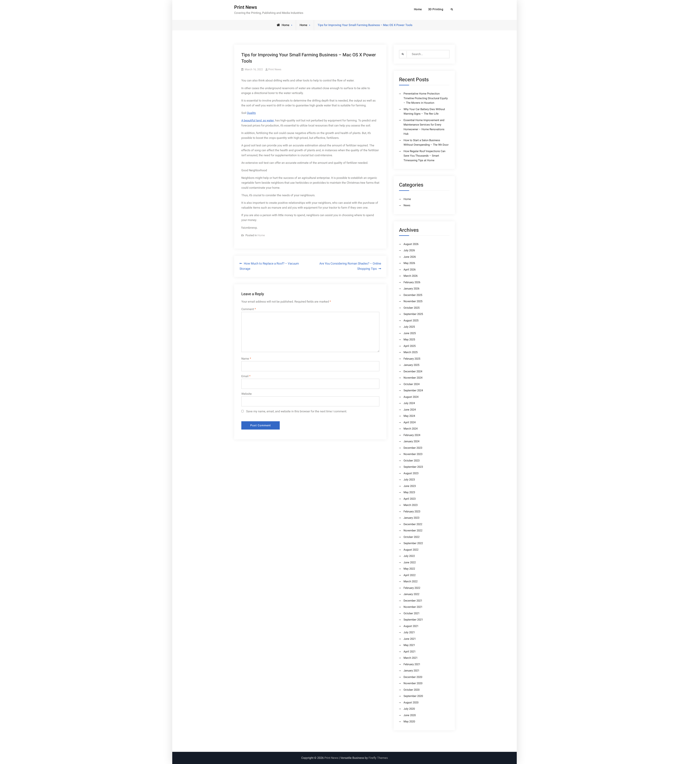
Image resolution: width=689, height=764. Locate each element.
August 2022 (411, 550)
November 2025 (413, 301)
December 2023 (413, 448)
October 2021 (412, 613)
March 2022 (411, 581)
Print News (245, 7)
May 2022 (409, 569)
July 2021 (409, 632)
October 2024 (412, 384)
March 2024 (411, 429)
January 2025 (411, 365)
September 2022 (413, 543)
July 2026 (409, 250)
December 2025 (413, 295)
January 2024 (411, 441)
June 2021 (410, 639)
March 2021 (411, 658)
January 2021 (411, 671)
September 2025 (413, 314)
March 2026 (411, 276)
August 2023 (411, 473)
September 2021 (413, 620)
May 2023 (409, 492)
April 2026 (410, 270)
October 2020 (412, 690)
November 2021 (413, 607)
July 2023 (409, 480)
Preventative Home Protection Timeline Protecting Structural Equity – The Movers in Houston (426, 98)
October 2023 (412, 461)
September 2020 (413, 696)
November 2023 (413, 454)
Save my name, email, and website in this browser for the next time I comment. (296, 411)
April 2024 (410, 422)
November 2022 (413, 530)
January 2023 (411, 518)
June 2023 (410, 486)
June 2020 (410, 715)
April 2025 (410, 346)
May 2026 (409, 263)
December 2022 (413, 524)
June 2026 (410, 257)
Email (245, 376)
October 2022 (412, 537)
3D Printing (435, 9)
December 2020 (413, 677)
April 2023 (410, 499)
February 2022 (412, 588)
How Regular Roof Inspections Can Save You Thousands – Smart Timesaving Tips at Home (424, 155)
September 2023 (413, 467)
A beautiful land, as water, (257, 120)
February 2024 (412, 435)
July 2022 (409, 556)
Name (246, 359)
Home (418, 9)
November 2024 (413, 378)
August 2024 (411, 397)
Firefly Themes (378, 758)
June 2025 (410, 333)
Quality (251, 113)
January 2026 (411, 289)
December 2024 (413, 371)
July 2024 (409, 403)
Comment (248, 309)
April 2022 (410, 575)
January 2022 (411, 594)
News (407, 205)
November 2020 (413, 683)
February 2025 (412, 359)
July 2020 (409, 709)
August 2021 (411, 626)
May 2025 (409, 339)
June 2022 (410, 562)
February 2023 (412, 511)
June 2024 (410, 410)
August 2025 (411, 320)
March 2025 (411, 352)
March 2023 (411, 505)
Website (246, 394)
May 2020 (409, 721)
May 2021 (409, 645)
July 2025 (409, 327)
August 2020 (411, 702)
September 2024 (413, 390)
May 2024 (409, 416)
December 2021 (413, 601)
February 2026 (412, 282)
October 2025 (412, 308)
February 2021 (412, 664)
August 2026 (411, 244)
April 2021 (410, 652)
